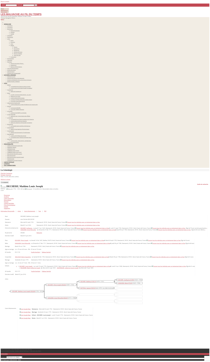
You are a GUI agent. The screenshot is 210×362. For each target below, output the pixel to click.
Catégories (4, 357)
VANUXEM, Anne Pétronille (28, 230)
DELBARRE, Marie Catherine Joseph (30, 268)
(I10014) (93, 288)
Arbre (19, 211)
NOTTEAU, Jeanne (85, 288)
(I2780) (132, 280)
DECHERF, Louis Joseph (25, 266)
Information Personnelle (7, 211)
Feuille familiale (35, 252)
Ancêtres (6, 197)
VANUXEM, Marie (123, 283)
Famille (6, 207)
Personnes (7, 195)
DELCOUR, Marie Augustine (23, 257)
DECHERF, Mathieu (85, 281)
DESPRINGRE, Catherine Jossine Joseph (68, 268)
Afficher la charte (5, 179)
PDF (45, 211)
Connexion (9, 173)
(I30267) (65, 298)
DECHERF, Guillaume (26, 228)
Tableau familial (46, 252)
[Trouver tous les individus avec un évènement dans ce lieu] (83, 222)
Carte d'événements (29, 211)
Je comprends (4, 182)
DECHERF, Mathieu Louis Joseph (21, 291)
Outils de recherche (202, 184)
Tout (39, 211)
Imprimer (8, 175)
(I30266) (63, 285)
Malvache (39, 233)
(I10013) (93, 281)
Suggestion (7, 208)
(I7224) (130, 283)
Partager (3, 175)
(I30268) (33, 291)
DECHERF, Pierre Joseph (21, 240)
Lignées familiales (9, 203)
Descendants (7, 200)
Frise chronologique (9, 205)
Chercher (3, 173)
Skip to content (5, 1)
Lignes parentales (9, 198)
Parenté (6, 202)
